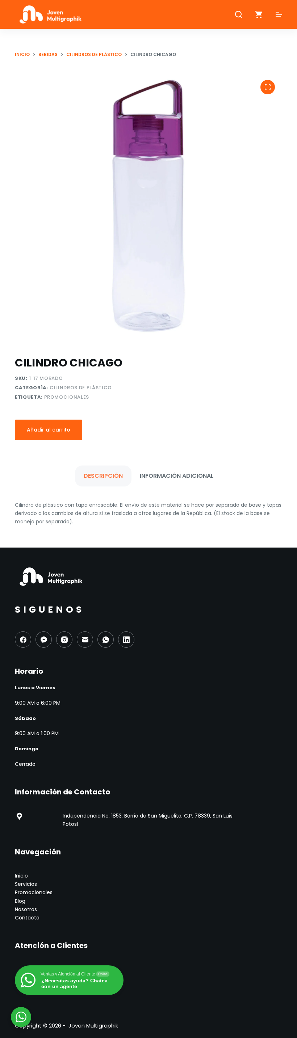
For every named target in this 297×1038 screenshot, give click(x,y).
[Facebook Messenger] (43, 639)
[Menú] (279, 14)
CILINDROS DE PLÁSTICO (81, 387)
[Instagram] (64, 639)
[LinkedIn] (126, 639)
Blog (20, 901)
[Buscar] (238, 14)
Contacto (27, 917)
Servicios (26, 884)
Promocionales (66, 397)
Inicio (21, 875)
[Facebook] (23, 639)
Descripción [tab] (103, 476)
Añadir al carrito (48, 429)
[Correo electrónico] (85, 639)
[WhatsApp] (105, 639)
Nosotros (26, 909)
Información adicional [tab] (177, 476)
